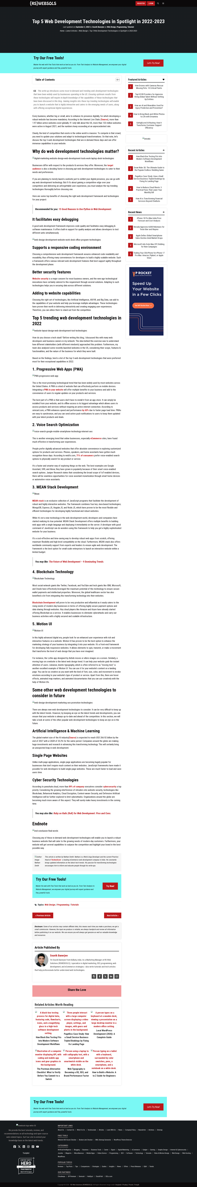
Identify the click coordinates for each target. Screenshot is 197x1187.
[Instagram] (116, 978)
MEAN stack (38, 500)
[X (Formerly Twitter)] (105, 978)
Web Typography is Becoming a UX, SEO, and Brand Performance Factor (76, 1072)
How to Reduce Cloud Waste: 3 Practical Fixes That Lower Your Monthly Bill (149, 190)
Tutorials (130, 27)
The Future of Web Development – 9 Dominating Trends (76, 561)
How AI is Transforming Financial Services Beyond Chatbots (149, 199)
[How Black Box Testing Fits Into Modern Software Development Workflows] (48, 1033)
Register (141, 3)
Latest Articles (71, 31)
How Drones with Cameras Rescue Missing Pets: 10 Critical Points (149, 86)
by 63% (85, 410)
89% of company (76, 786)
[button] (158, 3)
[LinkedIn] (110, 978)
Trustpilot (26, 1153)
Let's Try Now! (153, 63)
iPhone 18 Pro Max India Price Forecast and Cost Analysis (149, 219)
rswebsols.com (26, 1166)
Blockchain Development (44, 602)
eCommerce (96, 438)
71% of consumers (85, 455)
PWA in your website (53, 389)
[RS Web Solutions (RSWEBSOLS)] (43, 3)
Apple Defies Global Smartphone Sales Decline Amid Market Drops (149, 236)
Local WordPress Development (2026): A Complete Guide (104, 1034)
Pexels (131, 1185)
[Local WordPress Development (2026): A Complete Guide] (104, 1026)
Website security (40, 278)
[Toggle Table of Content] (116, 80)
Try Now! (110, 886)
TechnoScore (56, 860)
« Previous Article (42, 915)
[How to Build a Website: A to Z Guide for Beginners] (104, 1068)
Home (62, 31)
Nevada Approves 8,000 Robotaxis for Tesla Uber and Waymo (149, 228)
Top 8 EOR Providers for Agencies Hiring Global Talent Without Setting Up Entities (149, 96)
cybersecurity (109, 786)
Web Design (111, 27)
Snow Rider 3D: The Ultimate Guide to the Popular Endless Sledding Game (149, 168)
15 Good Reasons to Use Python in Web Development (85, 209)
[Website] (93, 978)
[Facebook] (99, 978)
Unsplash (118, 1185)
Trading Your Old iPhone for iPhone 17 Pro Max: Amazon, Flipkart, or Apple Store (149, 255)
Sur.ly (30, 1172)
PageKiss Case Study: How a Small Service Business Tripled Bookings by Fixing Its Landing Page (149, 178)
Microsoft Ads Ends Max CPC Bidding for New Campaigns (149, 245)
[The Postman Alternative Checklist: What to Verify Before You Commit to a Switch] (48, 1064)
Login (151, 3)
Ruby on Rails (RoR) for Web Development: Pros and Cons (82, 813)
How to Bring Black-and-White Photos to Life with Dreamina (149, 115)
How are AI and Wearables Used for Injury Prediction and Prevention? (149, 106)
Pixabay (125, 1185)
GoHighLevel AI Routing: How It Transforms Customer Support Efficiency (149, 125)
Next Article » (112, 915)
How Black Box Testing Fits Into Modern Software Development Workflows (48, 1041)
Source (104, 119)
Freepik (136, 1185)
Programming (122, 27)
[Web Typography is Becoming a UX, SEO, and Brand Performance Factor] (76, 1064)
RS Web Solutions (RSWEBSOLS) (81, 1185)
